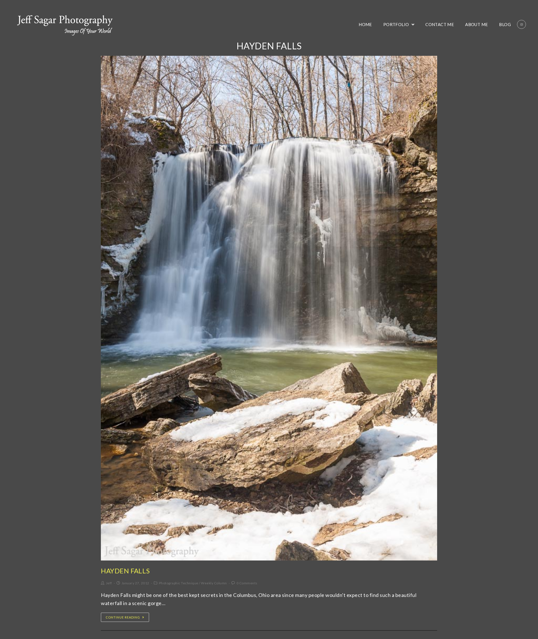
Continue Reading (123, 617)
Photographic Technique (178, 583)
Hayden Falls (125, 571)
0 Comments (247, 583)
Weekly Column (214, 583)
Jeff (109, 583)
